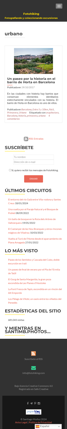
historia (22, 115)
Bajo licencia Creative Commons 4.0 (33, 385)
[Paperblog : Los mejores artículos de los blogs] (33, 411)
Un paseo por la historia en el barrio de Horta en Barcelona (31, 80)
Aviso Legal (21, 422)
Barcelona (26, 109)
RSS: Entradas (35, 138)
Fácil (51, 109)
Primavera (12, 112)
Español (44, 426)
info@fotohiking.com (33, 372)
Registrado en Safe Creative (33, 388)
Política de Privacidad (40, 422)
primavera (32, 115)
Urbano (22, 112)
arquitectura (52, 112)
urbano (42, 115)
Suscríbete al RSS (33, 358)
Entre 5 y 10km (40, 109)
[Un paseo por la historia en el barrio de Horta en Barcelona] (33, 60)
